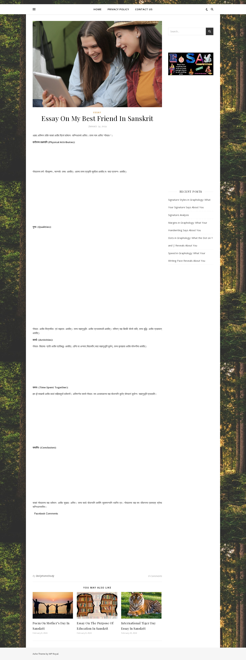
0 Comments (155, 576)
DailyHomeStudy (45, 575)
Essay (97, 112)
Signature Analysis (178, 215)
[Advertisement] (97, 157)
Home (98, 9)
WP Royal (53, 653)
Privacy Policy (118, 9)
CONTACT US (143, 9)
